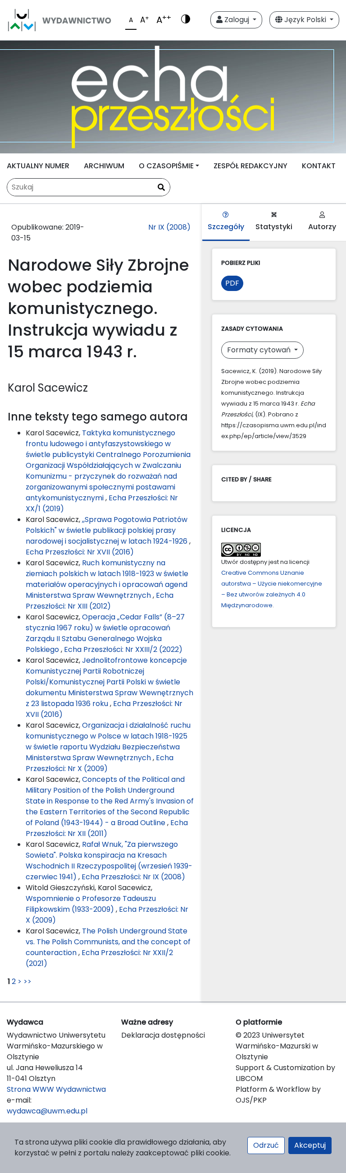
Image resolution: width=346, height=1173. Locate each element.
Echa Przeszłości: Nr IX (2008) (133, 877)
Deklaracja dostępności (163, 1035)
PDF (232, 283)
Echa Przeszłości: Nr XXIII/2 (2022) (123, 649)
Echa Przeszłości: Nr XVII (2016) (80, 552)
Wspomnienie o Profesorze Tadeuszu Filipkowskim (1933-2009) (91, 903)
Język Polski (305, 19)
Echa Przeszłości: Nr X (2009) (99, 763)
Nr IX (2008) (169, 227)
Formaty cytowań (259, 350)
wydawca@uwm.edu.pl (47, 1111)
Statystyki (273, 227)
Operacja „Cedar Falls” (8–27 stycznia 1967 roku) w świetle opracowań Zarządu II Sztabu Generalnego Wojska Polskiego (105, 633)
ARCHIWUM (104, 166)
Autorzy (322, 227)
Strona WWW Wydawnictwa (56, 1089)
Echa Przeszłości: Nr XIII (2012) (99, 600)
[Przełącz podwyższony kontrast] (185, 20)
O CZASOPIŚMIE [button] (166, 166)
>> (27, 981)
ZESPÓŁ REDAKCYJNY (250, 166)
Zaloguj (237, 19)
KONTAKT (319, 166)
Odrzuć (266, 1145)
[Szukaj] (161, 187)
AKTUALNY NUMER (38, 166)
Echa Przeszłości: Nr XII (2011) (107, 828)
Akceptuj (310, 1145)
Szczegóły (226, 227)
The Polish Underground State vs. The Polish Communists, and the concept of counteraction (108, 942)
